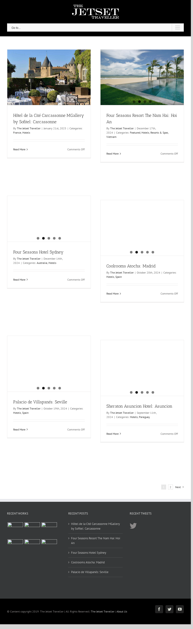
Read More (19, 149)
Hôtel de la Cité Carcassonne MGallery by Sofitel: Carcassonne (95, 526)
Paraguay (144, 417)
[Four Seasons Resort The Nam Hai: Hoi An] (142, 77)
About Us (122, 611)
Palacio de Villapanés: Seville (40, 402)
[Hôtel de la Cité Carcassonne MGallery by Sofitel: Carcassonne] (49, 77)
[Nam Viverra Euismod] (32, 547)
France (17, 132)
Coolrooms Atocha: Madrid (131, 266)
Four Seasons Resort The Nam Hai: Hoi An (95, 540)
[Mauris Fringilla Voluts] (49, 530)
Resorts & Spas (159, 132)
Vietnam (111, 137)
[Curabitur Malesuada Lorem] (49, 547)
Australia (42, 263)
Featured (135, 132)
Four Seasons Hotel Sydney (38, 252)
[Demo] (15, 530)
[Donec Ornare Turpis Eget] (32, 530)
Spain (118, 277)
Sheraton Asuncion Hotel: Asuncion (139, 406)
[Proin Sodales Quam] (15, 547)
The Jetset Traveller (28, 128)
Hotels (26, 132)
